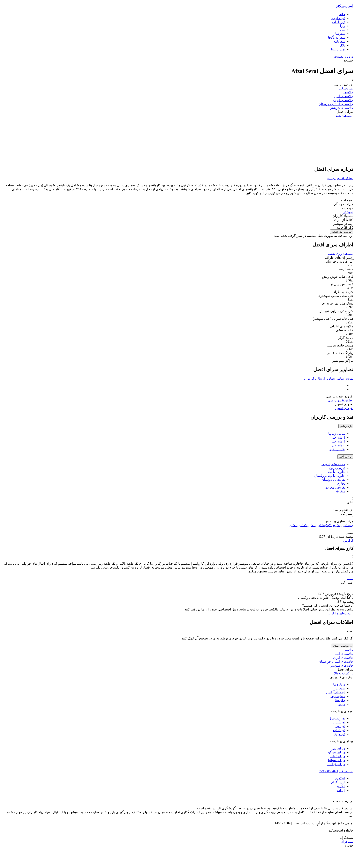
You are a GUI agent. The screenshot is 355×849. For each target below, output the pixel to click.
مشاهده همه (343, 115)
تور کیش (339, 734)
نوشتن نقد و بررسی (340, 178)
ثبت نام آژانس (335, 692)
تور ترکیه (339, 730)
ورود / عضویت (343, 56)
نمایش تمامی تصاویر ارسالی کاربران (328, 378)
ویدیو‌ (342, 704)
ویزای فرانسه (336, 764)
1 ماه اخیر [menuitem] (338, 437)
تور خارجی (338, 18)
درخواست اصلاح (342, 645)
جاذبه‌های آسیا (343, 96)
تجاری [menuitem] (341, 483)
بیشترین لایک (334, 525)
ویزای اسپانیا (336, 760)
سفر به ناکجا (336, 37)
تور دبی (340, 726)
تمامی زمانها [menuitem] (336, 433)
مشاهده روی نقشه (340, 253)
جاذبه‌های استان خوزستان (336, 104)
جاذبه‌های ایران (343, 100)
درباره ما (339, 684)
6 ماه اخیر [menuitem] (338, 445)
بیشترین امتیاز (316, 525)
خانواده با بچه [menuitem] (336, 472)
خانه (342, 14)
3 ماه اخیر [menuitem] (338, 441)
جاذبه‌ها (348, 92)
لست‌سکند (344, 6)
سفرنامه (339, 41)
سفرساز (339, 33)
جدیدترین (348, 525)
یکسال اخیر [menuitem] (337, 449)
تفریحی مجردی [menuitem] (335, 487)
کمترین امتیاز (298, 525)
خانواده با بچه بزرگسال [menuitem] (329, 475)
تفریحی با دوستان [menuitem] (333, 479)
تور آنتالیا (339, 722)
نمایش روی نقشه (342, 231)
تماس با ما (338, 49)
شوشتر (348, 212)
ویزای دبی (338, 748)
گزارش (348, 540)
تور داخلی (338, 22)
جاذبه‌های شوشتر (341, 108)
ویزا (342, 26)
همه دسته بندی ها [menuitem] (333, 464)
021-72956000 (328, 771)
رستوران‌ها (338, 696)
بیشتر (349, 578)
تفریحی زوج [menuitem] (337, 468)
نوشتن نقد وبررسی (340, 400)
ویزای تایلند (337, 756)
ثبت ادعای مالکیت (340, 613)
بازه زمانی (346, 426)
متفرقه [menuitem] (340, 491)
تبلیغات (340, 688)
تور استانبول (337, 718)
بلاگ (342, 45)
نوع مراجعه (345, 456)
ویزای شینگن (336, 752)
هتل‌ (342, 29)
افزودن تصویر (344, 408)
